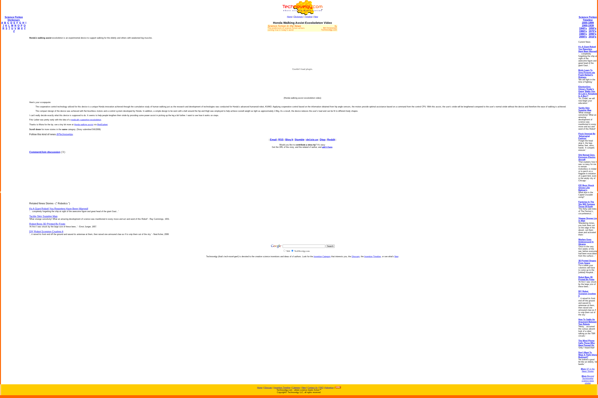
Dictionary (298, 17)
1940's (583, 28)
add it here (327, 147)
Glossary (356, 256)
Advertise (329, 387)
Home (289, 17)
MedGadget (102, 124)
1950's (592, 28)
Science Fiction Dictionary (14, 18)
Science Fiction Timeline (588, 18)
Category (296, 387)
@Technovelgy (64, 134)
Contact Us (313, 387)
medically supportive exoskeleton (86, 120)
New (316, 17)
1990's (592, 34)
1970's (592, 31)
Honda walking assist (83, 124)
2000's (583, 36)
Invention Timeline (372, 256)
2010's (592, 36)
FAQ (321, 387)
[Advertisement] (13, 82)
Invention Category (322, 256)
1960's (583, 31)
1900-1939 (588, 25)
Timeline (308, 17)
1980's (583, 34)
